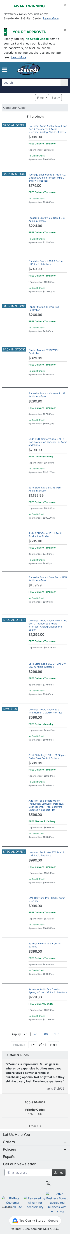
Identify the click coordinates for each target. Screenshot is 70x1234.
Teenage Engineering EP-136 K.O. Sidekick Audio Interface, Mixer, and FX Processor (47, 177)
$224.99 (35, 226)
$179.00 (35, 186)
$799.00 (35, 450)
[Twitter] (48, 1185)
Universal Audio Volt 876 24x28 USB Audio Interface (46, 854)
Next (53, 1044)
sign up (59, 1172)
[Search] (64, 82)
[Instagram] (35, 1185)
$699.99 (35, 763)
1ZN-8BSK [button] (35, 1112)
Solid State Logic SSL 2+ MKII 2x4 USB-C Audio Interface (47, 665)
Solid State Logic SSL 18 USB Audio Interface (45, 489)
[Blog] (8, 1185)
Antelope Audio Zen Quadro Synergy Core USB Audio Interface (48, 991)
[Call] (63, 69)
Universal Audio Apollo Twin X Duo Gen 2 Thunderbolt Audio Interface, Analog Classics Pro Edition (48, 625)
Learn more (51, 18)
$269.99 (35, 315)
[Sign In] (57, 69)
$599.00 (35, 717)
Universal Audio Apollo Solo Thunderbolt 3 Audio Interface (45, 711)
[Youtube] (61, 1185)
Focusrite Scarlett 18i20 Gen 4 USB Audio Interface (45, 263)
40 (36, 1034)
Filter (41, 97)
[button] (5, 70)
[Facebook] (21, 1185)
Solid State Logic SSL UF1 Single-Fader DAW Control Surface (47, 757)
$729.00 (35, 997)
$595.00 (35, 541)
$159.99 (35, 585)
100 (56, 1034)
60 (46, 1034)
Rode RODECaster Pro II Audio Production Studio (45, 535)
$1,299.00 (36, 634)
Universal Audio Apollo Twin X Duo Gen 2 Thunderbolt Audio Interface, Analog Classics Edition (48, 129)
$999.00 (35, 137)
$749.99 (35, 269)
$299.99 (35, 401)
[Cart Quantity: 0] (49, 69)
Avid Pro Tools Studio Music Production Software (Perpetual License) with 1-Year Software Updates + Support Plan (46, 805)
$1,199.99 (36, 495)
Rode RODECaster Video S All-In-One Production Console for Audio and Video (48, 441)
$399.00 (35, 951)
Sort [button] (55, 97)
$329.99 (35, 358)
